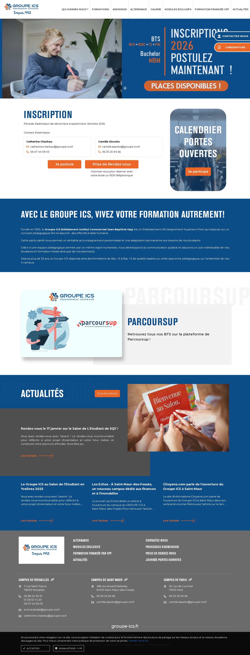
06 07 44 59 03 (33, 603)
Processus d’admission (162, 547)
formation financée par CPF (92, 553)
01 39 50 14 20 (33, 599)
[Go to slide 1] (125, 88)
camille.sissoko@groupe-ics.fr (121, 146)
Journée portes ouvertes (163, 560)
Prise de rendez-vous (161, 553)
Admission (120, 9)
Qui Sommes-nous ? (75, 9)
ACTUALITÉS (240, 9)
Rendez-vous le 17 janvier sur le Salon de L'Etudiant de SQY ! (69, 428)
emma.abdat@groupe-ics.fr (42, 609)
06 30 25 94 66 (105, 596)
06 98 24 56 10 (33, 596)
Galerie (156, 9)
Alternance (138, 9)
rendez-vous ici (138, 640)
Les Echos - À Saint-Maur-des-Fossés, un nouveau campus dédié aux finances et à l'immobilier (124, 488)
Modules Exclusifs (178, 9)
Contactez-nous (157, 540)
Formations (100, 9)
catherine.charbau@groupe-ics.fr (51, 146)
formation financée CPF (212, 9)
